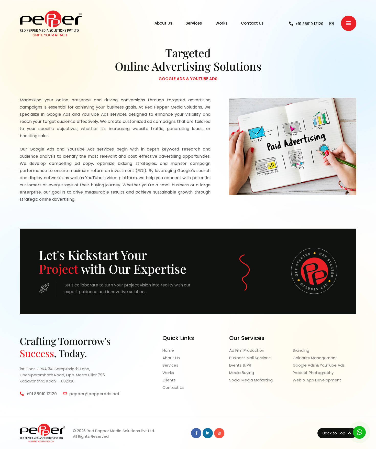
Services (194, 23)
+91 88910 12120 (41, 394)
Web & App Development (317, 380)
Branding (301, 350)
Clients (169, 380)
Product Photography (313, 372)
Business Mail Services (250, 357)
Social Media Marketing (251, 380)
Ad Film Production (246, 350)
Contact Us (252, 23)
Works (221, 23)
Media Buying (241, 372)
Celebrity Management (315, 357)
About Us (163, 23)
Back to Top (334, 433)
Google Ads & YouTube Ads (319, 365)
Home (168, 350)
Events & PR (240, 365)
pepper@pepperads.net (93, 394)
